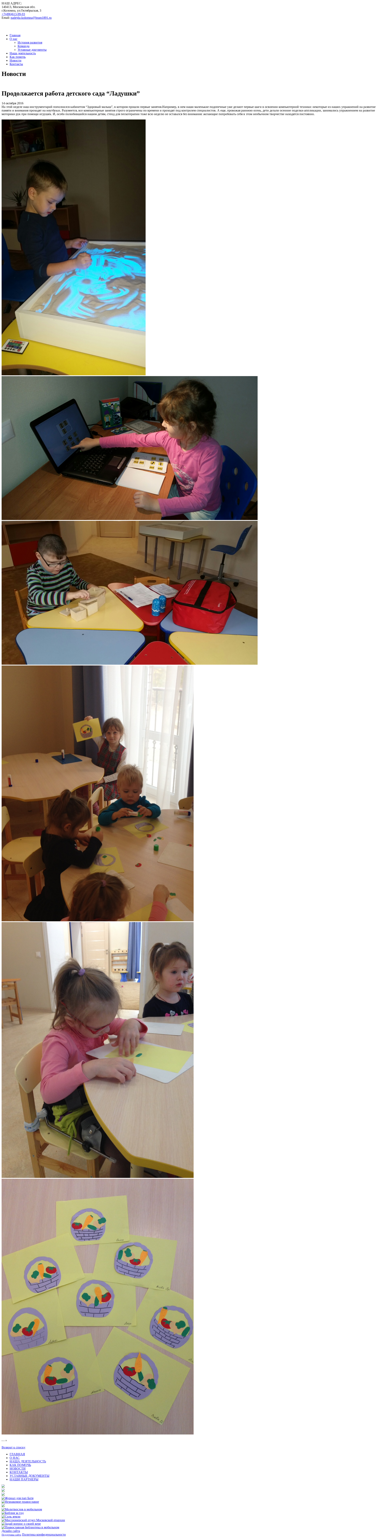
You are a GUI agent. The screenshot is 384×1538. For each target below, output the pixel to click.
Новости (15, 60)
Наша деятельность (23, 53)
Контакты (16, 64)
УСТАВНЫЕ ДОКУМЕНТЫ (29, 1475)
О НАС (15, 1457)
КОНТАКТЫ (19, 1472)
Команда (23, 46)
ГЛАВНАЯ (17, 1454)
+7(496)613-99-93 (13, 14)
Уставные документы (32, 49)
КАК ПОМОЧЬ (20, 1465)
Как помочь (18, 57)
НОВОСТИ (18, 1468)
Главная (15, 35)
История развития (30, 42)
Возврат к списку (13, 1447)
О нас (13, 39)
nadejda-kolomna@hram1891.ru (31, 17)
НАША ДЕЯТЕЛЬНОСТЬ (28, 1461)
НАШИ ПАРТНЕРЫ (24, 1479)
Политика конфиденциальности (44, 1534)
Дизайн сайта (11, 1531)
